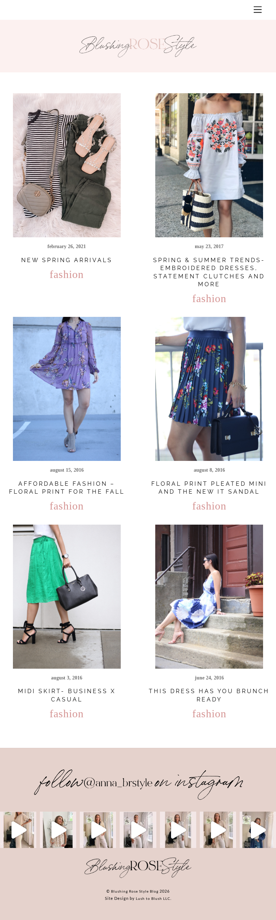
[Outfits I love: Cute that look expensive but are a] (98, 830)
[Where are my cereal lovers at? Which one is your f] (218, 830)
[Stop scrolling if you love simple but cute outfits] (178, 830)
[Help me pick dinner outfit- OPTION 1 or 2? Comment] (138, 830)
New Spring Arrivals (66, 260)
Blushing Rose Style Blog (134, 891)
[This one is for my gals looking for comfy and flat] (258, 830)
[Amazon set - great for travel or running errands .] (18, 830)
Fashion (67, 274)
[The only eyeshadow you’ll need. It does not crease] (58, 830)
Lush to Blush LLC (153, 898)
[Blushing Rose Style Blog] (138, 877)
